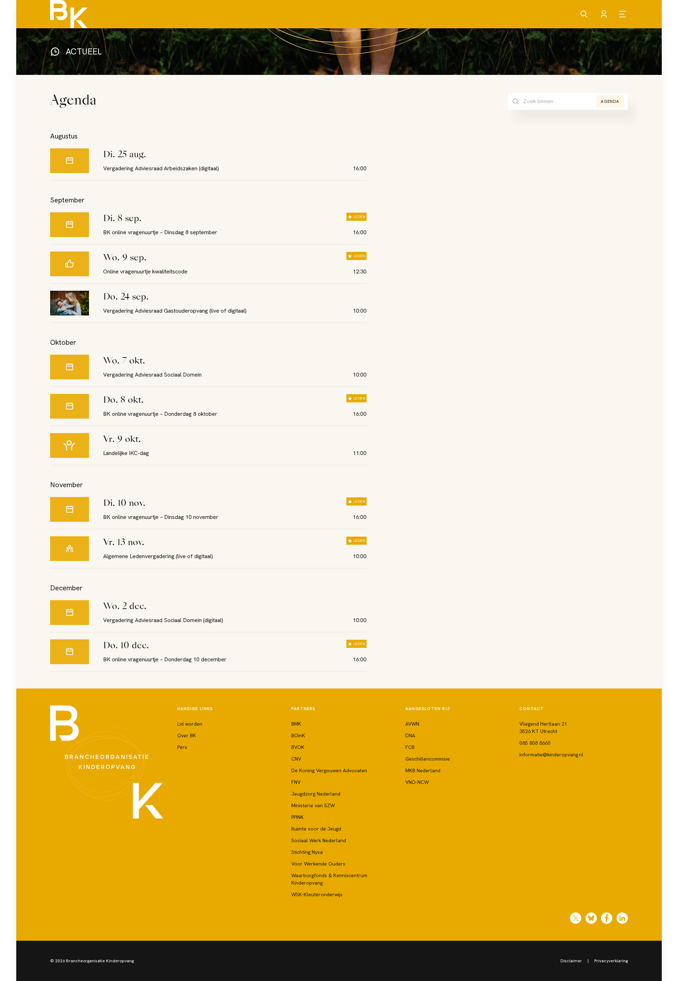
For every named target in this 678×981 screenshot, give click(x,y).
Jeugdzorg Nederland (315, 794)
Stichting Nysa (307, 852)
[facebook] (606, 918)
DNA (410, 735)
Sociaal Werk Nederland (318, 840)
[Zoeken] (584, 14)
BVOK (297, 747)
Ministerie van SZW (313, 805)
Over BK (186, 735)
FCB (410, 747)
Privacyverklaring (611, 961)
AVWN (412, 724)
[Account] (604, 14)
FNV (296, 782)
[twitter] (575, 918)
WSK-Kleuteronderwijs (317, 894)
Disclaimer (571, 961)
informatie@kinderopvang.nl (551, 754)
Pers (182, 747)
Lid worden (189, 724)
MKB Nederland (422, 770)
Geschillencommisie (427, 759)
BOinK (298, 735)
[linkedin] (622, 918)
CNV (296, 759)
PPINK (297, 817)
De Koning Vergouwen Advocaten (329, 770)
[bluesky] (591, 918)
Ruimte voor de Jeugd (316, 829)
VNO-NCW (417, 782)
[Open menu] (623, 14)
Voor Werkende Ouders (318, 864)
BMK (296, 724)
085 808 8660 (535, 743)
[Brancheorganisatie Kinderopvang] (69, 14)
